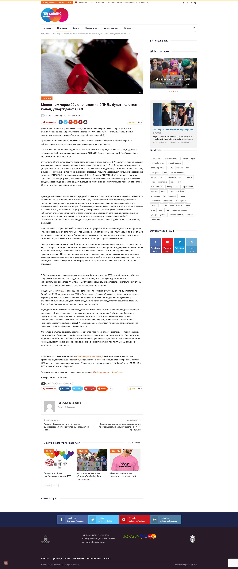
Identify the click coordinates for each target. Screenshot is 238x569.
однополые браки (177, 191)
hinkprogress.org (101, 372)
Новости (47, 28)
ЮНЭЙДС (68, 383)
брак (193, 158)
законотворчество (174, 177)
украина (163, 215)
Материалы (91, 28)
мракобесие (188, 187)
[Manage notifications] (6, 563)
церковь (190, 215)
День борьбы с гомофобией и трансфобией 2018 (173, 130)
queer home (155, 158)
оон (54, 383)
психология (155, 201)
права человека (170, 196)
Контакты (101, 2)
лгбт (179, 182)
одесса (164, 191)
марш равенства (173, 187)
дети (165, 173)
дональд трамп (157, 177)
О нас (91, 2)
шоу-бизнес (155, 219)
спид (60, 383)
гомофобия (155, 173)
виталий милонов (175, 163)
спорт (153, 210)
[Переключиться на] (76, 2)
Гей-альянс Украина (171, 158)
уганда (154, 215)
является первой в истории (88, 356)
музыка (154, 191)
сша (167, 210)
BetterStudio (192, 565)
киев (153, 182)
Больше (143, 2)
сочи (188, 205)
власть (170, 168)
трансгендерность (179, 210)
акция (185, 158)
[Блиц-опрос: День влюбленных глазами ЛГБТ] (59, 460)
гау (187, 168)
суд (160, 210)
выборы (179, 168)
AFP (64, 291)
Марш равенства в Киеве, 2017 (173, 79)
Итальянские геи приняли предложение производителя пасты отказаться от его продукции (120, 427)
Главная (83, 2)
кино (172, 182)
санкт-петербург (176, 205)
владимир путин (157, 168)
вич (49, 383)
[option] (173, 74)
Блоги (76, 28)
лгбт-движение (157, 187)
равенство (168, 201)
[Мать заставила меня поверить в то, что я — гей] (125, 460)
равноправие (181, 201)
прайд (182, 196)
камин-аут (189, 177)
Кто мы (128, 28)
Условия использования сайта (122, 2)
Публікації (62, 28)
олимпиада (155, 196)
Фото (173, 73)
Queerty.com (117, 372)
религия (154, 205)
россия (164, 205)
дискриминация (177, 173)
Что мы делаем (110, 28)
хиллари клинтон (176, 215)
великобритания (157, 163)
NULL (140, 92)
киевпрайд (162, 182)
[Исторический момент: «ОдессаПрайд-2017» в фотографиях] (92, 460)
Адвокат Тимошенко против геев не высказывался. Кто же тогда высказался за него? (66, 427)
